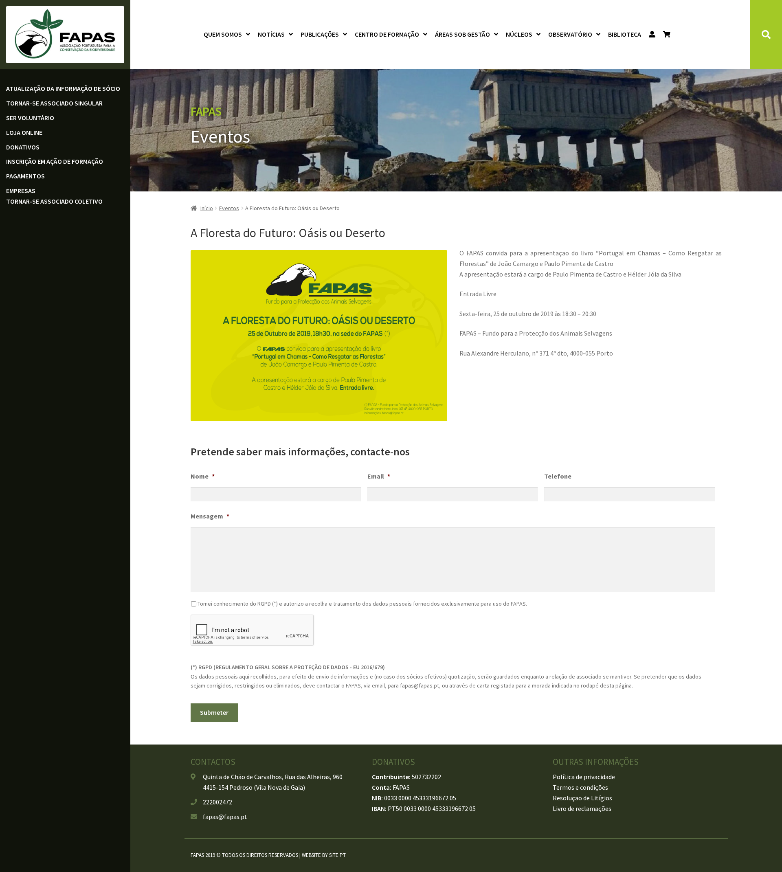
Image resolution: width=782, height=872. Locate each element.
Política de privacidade (584, 777)
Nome (203, 476)
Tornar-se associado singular (54, 103)
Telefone (557, 476)
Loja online (24, 132)
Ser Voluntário (30, 118)
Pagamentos (25, 176)
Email (378, 476)
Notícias (271, 34)
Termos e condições (580, 787)
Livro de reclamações (582, 808)
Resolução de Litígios (582, 798)
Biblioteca (624, 34)
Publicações (320, 34)
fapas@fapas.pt (225, 817)
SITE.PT (337, 855)
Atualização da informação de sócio (63, 88)
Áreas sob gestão (462, 34)
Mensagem (210, 516)
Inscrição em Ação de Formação (54, 161)
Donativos (23, 147)
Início (206, 208)
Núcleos (519, 34)
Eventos (229, 208)
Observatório (570, 34)
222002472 (217, 802)
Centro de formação (387, 34)
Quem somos (223, 34)
